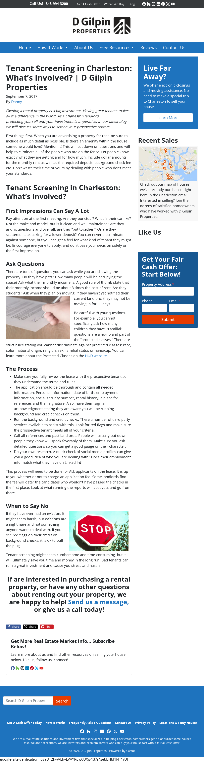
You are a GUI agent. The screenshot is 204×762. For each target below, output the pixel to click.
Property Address (158, 284)
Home (25, 47)
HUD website (96, 355)
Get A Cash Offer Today (24, 723)
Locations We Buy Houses (178, 723)
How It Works (50, 47)
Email (175, 300)
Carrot (130, 751)
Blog (132, 4)
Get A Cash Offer (88, 4)
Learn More (167, 117)
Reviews (148, 47)
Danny (16, 101)
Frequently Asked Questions (90, 723)
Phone (147, 300)
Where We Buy (114, 4)
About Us (83, 47)
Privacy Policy (145, 723)
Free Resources (114, 47)
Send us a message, (98, 601)
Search (62, 701)
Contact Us (174, 47)
